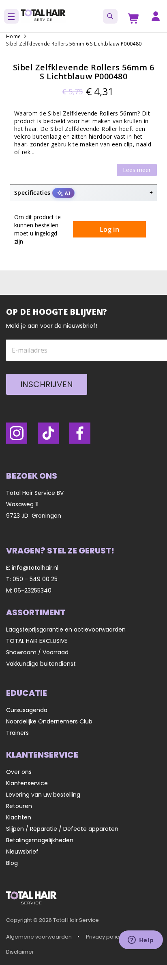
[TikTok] (48, 433)
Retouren (19, 806)
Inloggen (156, 16)
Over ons (19, 772)
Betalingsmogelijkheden (39, 840)
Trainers (17, 733)
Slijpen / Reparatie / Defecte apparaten (62, 829)
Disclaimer (20, 952)
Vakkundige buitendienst (41, 664)
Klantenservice (27, 783)
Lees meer (137, 170)
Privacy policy (104, 937)
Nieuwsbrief (22, 851)
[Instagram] (16, 433)
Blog (12, 863)
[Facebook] (79, 433)
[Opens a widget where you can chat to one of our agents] (140, 940)
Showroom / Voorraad (37, 652)
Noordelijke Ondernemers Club (49, 721)
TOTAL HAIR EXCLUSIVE (36, 641)
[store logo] (43, 16)
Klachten (18, 817)
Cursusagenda (26, 710)
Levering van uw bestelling (43, 795)
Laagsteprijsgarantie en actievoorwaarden (66, 629)
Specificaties (42, 192)
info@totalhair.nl (35, 568)
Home (13, 36)
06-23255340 (32, 590)
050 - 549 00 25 (35, 579)
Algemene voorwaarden (39, 937)
